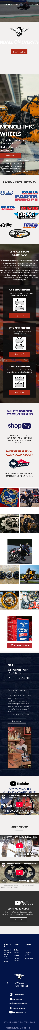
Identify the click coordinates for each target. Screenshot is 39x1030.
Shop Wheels (10, 156)
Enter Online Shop (19, 52)
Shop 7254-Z (19, 316)
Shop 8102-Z (19, 392)
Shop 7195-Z (19, 354)
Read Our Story (17, 721)
